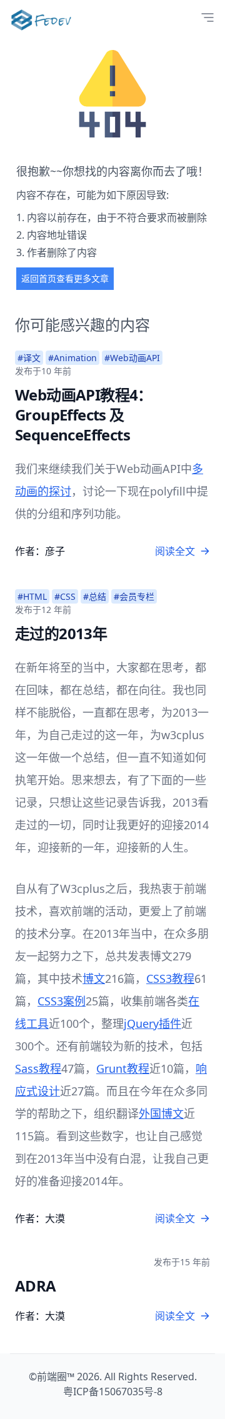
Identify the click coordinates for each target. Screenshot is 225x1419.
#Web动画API (132, 358)
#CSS (65, 596)
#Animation (72, 358)
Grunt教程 (122, 1068)
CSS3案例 (62, 1000)
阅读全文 (175, 551)
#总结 (94, 596)
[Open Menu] (207, 17)
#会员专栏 (134, 596)
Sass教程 (38, 1068)
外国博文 (161, 1113)
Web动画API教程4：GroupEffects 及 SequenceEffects (83, 414)
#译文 (29, 358)
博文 (93, 978)
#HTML (32, 596)
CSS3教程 (170, 978)
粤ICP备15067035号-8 (112, 1391)
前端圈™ (55, 1376)
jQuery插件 (152, 1023)
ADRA (35, 1285)
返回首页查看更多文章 (65, 278)
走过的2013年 (61, 633)
